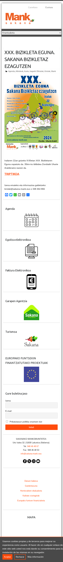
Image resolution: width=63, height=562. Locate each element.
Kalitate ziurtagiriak (31, 496)
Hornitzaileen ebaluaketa (31, 491)
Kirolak (47, 71)
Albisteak (19, 71)
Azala (26, 71)
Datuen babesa (31, 481)
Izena (8, 400)
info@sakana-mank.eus (31, 454)
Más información (36, 557)
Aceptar (7, 557)
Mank (53, 71)
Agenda (11, 71)
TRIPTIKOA (11, 174)
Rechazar (20, 557)
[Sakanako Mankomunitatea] (20, 19)
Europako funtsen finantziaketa (31, 500)
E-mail (8, 411)
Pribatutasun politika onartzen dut (25, 421)
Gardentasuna (31, 486)
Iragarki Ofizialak (37, 71)
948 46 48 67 (33, 446)
